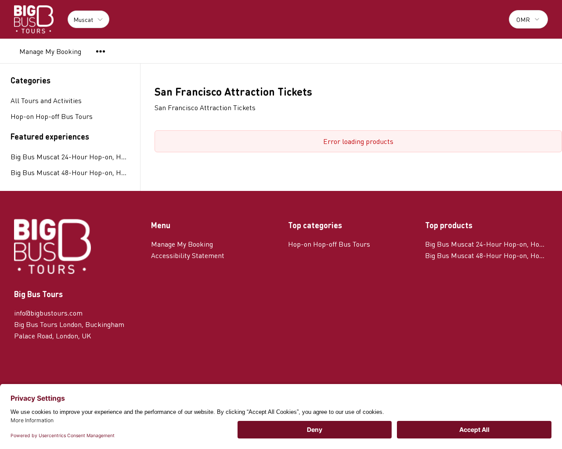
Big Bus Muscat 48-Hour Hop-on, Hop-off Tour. (70, 172)
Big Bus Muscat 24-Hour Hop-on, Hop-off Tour (70, 156)
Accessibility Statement (187, 255)
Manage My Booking (50, 51)
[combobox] (528, 19)
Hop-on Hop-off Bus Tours (329, 243)
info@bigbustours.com (48, 312)
